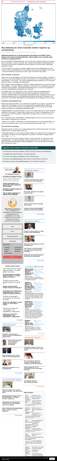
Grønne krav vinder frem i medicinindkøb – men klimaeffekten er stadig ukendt (11, 315)
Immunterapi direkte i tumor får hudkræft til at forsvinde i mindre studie (34, 348)
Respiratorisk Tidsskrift (32, 221)
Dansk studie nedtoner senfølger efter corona (33, 204)
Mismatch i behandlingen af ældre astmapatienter (34, 244)
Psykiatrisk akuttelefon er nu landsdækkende (10, 368)
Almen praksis (8, 253)
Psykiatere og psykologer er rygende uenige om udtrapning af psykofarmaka (12, 335)
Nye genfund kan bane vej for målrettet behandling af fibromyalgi (14, 342)
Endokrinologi (18, 247)
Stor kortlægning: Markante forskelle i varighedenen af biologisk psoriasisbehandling (33, 362)
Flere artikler (20, 320)
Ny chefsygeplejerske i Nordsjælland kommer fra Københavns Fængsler (37, 423)
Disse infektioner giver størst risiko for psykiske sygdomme (11, 355)
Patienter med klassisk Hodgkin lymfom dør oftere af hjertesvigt (33, 209)
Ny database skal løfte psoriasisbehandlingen (31, 381)
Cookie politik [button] (45, 458)
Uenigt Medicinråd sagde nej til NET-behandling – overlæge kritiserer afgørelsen (11, 397)
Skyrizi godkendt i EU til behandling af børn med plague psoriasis (33, 368)
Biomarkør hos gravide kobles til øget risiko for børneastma (33, 255)
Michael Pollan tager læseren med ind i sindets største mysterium (29, 271)
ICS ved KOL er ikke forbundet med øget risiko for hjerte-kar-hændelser (33, 250)
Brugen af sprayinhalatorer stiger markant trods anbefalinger (34, 231)
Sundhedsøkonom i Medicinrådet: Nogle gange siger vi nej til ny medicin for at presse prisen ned (12, 292)
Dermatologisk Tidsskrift (32, 337)
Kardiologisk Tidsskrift (31, 170)
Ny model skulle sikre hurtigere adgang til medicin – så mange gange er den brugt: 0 (11, 276)
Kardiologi (7, 247)
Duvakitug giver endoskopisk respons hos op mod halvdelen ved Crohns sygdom (11, 403)
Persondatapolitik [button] (5, 459)
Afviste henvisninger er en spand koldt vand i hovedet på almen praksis (12, 185)
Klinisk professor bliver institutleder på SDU (37, 409)
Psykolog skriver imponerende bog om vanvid (29, 322)
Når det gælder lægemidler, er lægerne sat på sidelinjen (12, 193)
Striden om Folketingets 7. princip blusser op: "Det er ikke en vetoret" (12, 303)
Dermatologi (17, 249)
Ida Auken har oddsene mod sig (12, 177)
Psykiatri (6, 249)
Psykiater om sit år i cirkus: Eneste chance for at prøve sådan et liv (29, 304)
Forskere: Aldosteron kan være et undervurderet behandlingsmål (34, 180)
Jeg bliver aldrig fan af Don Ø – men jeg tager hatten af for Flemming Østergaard (29, 285)
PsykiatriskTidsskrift (9, 325)
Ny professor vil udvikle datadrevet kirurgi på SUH (37, 397)
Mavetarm (17, 251)
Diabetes (34, 52)
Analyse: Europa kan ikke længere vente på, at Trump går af (12, 286)
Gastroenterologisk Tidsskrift (12, 380)
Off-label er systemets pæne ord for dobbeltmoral (12, 189)
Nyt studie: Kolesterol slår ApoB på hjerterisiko (33, 192)
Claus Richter (49, 123)
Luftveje (6, 251)
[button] (2, 1)
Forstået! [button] (52, 458)
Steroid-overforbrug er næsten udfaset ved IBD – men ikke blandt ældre (12, 391)
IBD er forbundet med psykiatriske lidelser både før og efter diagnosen (12, 410)
